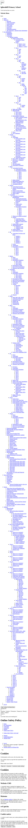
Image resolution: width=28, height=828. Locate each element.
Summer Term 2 (19, 411)
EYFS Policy (16, 399)
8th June (25, 87)
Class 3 (11, 531)
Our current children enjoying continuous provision (20, 517)
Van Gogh (18, 349)
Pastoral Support (13, 439)
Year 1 (17, 48)
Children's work (19, 226)
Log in (5, 704)
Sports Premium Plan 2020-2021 (17, 465)
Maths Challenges (20, 537)
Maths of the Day (17, 395)
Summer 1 (18, 241)
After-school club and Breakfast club (15, 488)
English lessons (19, 589)
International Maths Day (18, 181)
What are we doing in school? (20, 216)
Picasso (17, 348)
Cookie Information (8, 737)
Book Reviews (16, 613)
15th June (25, 90)
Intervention (12, 443)
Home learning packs (21, 665)
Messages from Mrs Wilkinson (20, 641)
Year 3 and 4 (19, 113)
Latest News (9, 477)
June (20, 52)
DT (10, 353)
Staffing (11, 436)
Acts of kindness (19, 673)
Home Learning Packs (18, 38)
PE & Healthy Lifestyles (18, 116)
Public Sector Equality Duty (13, 433)
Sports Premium (10, 457)
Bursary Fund (13, 444)
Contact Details (10, 24)
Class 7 (11, 556)
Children (6, 507)
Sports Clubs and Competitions (20, 381)
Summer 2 (18, 242)
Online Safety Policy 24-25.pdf (11, 733)
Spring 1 (18, 238)
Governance (9, 26)
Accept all (9, 766)
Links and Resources (17, 612)
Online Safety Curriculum (19, 204)
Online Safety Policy (20, 220)
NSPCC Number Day (18, 182)
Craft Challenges (19, 539)
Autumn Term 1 (19, 404)
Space (20, 341)
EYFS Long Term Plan (18, 400)
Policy (14, 136)
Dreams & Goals (16, 300)
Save (14, 826)
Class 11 (12, 608)
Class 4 (11, 544)
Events (14, 244)
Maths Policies (16, 180)
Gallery (8, 483)
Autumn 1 (18, 236)
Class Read (15, 624)
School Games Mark (17, 383)
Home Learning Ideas (18, 190)
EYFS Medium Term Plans (19, 403)
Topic (23, 81)
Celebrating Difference (18, 298)
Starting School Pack (17, 521)
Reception (18, 285)
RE (10, 232)
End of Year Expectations (18, 266)
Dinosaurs (21, 340)
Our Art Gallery (16, 329)
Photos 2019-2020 (20, 333)
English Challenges (20, 536)
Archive (14, 284)
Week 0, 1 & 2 (22, 44)
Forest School (16, 529)
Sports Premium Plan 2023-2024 (17, 461)
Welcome (9, 21)
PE (10, 365)
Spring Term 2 (19, 408)
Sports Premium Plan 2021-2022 (17, 464)
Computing (12, 194)
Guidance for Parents (17, 571)
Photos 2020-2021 (20, 334)
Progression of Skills (17, 265)
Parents (5, 487)
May (20, 50)
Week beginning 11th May (24, 64)
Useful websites (16, 229)
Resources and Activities (18, 268)
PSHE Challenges (20, 543)
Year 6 (17, 102)
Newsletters (9, 479)
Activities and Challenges (19, 548)
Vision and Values (11, 22)
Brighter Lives (13, 441)
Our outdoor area (17, 519)
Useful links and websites (19, 576)
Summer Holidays (23, 588)
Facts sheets (18, 344)
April (20, 49)
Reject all (3, 766)
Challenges (18, 648)
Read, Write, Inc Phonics (18, 158)
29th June (21, 584)
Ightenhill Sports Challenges (19, 123)
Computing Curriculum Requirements (18, 196)
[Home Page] (1, 4)
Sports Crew (15, 380)
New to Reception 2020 (18, 632)
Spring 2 (18, 240)
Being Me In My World (18, 297)
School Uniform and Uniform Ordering (16, 504)
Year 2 (17, 54)
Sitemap (5, 735)
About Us (6, 20)
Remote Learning (14, 37)
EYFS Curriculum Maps (18, 412)
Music (11, 305)
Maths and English (17, 109)
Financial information (12, 428)
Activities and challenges (18, 535)
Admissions (9, 33)
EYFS (17, 42)
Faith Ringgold (19, 345)
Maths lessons (19, 579)
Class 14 (12, 620)
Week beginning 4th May (24, 68)
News (14, 132)
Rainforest (21, 337)
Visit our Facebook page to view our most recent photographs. (18, 485)
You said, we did (10, 505)
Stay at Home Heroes (21, 126)
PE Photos (15, 396)
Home (5, 18)
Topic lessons (19, 600)
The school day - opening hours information (17, 30)
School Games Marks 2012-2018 (21, 385)
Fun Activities (10, 697)
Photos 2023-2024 (20, 330)
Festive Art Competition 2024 (20, 352)
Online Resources (20, 125)
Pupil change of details (12, 496)
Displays (15, 294)
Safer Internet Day (17, 225)
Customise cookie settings (18, 766)
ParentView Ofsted (11, 495)
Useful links (18, 328)
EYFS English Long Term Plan (20, 401)
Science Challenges (20, 541)
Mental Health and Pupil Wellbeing (15, 429)
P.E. (19, 657)
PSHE (11, 296)
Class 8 (11, 561)
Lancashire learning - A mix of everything (23, 663)
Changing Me (16, 304)
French (11, 413)
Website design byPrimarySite (11, 747)
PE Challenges (19, 540)
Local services (10, 492)
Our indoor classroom (18, 515)
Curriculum (9, 36)
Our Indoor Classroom (18, 528)
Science (11, 185)
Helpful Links (16, 549)
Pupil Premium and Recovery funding (15, 435)
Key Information (7, 32)
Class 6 (11, 552)
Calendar (9, 480)
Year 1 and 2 (19, 112)
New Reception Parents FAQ (19, 513)
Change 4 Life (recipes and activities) (21, 128)
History (11, 256)
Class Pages (9, 509)
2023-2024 (12, 467)
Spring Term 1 (19, 407)
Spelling (14, 162)
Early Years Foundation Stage (17, 524)
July (19, 53)
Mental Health (16, 110)
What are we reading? (18, 533)
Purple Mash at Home (18, 230)
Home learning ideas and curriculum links (21, 650)
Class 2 (14, 635)
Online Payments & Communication (15, 493)
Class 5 (11, 551)
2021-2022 (18, 359)
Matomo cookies (8, 799)
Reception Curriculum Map (19, 527)
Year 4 (17, 74)
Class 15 (12, 625)
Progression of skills (17, 424)
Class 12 (12, 615)
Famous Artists (16, 342)
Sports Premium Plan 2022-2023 (17, 463)
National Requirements (21, 198)
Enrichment (12, 440)
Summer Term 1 (19, 409)
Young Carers (10, 700)
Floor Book (15, 282)
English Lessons (19, 604)
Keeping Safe (10, 699)
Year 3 (17, 58)
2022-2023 (18, 360)
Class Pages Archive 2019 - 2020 (17, 631)
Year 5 (17, 96)
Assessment (15, 245)
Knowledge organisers (18, 357)
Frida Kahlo (18, 346)
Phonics (11, 447)
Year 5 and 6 (19, 114)
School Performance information (14, 455)
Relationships (16, 302)
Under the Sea (22, 338)
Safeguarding (10, 452)
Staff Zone (9, 28)
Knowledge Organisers (18, 165)
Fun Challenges (16, 133)
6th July (20, 585)
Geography (12, 269)
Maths (23, 80)
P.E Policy (15, 367)
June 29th (24, 73)
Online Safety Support (18, 224)
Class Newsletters (11, 687)
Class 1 (14, 633)
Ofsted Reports (10, 431)
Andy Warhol (19, 350)
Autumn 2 (18, 237)
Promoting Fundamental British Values (16, 449)
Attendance (9, 34)
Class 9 (11, 567)
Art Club (18, 332)
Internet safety (22, 656)
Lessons (20, 601)
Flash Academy (13, 445)
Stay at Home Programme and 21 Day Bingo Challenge (21, 120)
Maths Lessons (19, 603)
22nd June (25, 92)
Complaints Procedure (12, 491)
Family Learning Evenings (19, 192)
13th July (21, 587)
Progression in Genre (20, 157)
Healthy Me (15, 301)
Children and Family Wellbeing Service (16, 489)
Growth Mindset (13, 448)
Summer (20, 672)
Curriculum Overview (18, 168)
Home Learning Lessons (21, 117)
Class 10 (12, 572)
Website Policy (7, 738)
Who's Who (9, 25)
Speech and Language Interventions (18, 437)
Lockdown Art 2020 (20, 336)
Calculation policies (17, 184)
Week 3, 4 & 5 (22, 45)
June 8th (23, 72)
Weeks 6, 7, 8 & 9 (23, 46)
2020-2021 (12, 471)
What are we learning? (18, 532)
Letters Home (10, 476)
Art (10, 314)
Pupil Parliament (10, 696)
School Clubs (10, 500)
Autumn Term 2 (19, 405)
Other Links (18, 130)
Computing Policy (20, 218)
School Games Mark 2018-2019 (20, 387)
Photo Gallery (16, 193)
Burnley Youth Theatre (12, 701)
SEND (8, 456)
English (23, 78)
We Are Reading (16, 164)
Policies (14, 217)
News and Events (8, 475)
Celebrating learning (11, 29)
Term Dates (9, 481)
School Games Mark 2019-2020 (20, 390)
